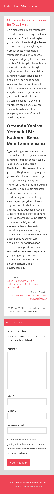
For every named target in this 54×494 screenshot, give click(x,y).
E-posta (13, 410)
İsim (11, 396)
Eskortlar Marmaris (21, 6)
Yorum (12, 348)
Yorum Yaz (33, 311)
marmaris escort (38, 482)
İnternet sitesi (16, 425)
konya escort (22, 482)
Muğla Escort (14, 311)
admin (36, 308)
